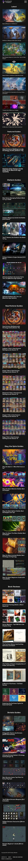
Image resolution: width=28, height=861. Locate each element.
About (9, 857)
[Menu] (25, 2)
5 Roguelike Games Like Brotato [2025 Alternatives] (12, 733)
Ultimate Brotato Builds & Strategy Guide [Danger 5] (13, 755)
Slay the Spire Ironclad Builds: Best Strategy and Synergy (13, 556)
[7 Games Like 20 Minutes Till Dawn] (14, 102)
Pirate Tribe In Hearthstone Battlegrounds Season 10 (10, 371)
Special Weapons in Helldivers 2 (9, 23)
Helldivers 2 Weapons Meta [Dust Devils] (11, 40)
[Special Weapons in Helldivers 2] (14, 15)
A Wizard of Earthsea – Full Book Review (12, 684)
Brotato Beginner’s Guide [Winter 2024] (12, 844)
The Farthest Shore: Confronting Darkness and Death (12, 644)
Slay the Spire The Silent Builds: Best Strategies (14, 533)
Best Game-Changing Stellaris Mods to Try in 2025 (13, 198)
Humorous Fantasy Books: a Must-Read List (13, 605)
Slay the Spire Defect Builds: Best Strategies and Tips (13, 511)
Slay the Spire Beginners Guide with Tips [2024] (13, 578)
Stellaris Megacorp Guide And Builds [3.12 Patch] (13, 218)
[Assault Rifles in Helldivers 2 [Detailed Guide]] (14, 67)
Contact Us (4, 857)
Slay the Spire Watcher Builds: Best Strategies (13, 489)
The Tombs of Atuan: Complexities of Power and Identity (14, 664)
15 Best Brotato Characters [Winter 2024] (13, 822)
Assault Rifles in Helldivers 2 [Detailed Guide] (12, 75)
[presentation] (14, 140)
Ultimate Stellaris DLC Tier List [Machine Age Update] (11, 297)
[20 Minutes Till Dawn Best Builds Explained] (14, 118)
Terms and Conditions (18, 857)
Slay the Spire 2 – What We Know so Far (13, 467)
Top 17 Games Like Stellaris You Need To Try (13, 238)
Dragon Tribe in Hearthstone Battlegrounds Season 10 (11, 415)
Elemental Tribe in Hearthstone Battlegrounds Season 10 (12, 393)
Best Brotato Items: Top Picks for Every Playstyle (12, 778)
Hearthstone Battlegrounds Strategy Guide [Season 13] (13, 149)
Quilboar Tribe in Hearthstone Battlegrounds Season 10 (11, 349)
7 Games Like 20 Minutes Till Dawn (10, 110)
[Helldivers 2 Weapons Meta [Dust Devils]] (14, 32)
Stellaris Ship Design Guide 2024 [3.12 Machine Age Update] (12, 170)
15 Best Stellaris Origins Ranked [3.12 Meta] (13, 257)
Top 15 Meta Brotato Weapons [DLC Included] (13, 800)
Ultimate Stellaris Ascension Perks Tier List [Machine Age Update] (13, 277)
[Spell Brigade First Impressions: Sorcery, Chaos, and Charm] (14, 84)
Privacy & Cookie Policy (6, 858)
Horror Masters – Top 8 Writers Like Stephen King (13, 625)
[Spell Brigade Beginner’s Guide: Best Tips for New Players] (14, 49)
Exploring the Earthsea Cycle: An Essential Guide (12, 704)
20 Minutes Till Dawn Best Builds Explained (12, 127)
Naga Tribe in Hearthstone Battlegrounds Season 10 (10, 437)
